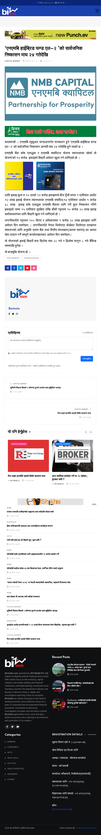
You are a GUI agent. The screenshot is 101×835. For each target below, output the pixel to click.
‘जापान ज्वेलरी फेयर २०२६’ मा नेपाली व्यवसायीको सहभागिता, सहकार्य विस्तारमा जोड (38, 582)
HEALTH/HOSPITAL (15, 769)
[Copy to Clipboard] (34, 268)
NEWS (9, 508)
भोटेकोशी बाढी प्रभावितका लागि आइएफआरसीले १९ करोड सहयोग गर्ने (33, 554)
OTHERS (11, 780)
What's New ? (13, 758)
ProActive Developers (86, 828)
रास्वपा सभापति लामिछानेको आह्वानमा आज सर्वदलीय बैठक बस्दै (30, 512)
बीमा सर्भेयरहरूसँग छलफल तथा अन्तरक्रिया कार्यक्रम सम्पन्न (30, 526)
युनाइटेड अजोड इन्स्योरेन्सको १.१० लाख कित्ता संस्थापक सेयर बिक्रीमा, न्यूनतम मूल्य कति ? (41, 625)
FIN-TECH (11, 763)
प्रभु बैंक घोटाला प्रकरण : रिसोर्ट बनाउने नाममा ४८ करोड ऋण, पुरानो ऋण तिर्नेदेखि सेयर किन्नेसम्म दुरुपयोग (81, 667)
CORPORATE (12, 747)
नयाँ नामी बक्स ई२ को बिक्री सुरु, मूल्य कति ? (24, 540)
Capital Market (12, 61)
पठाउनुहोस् (87, 358)
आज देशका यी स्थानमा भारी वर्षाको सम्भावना (23, 596)
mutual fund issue (31, 258)
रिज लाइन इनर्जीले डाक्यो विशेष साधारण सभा (74, 413)
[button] (86, 432)
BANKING (11, 742)
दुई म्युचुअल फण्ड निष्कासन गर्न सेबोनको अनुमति (72, 476)
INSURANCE (12, 522)
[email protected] (62, 809)
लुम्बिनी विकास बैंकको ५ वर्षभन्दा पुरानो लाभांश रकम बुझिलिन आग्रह (35, 388)
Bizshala (14, 308)
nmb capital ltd (13, 258)
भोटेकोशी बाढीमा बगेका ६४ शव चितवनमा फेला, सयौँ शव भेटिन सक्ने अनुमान (35, 568)
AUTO (9, 536)
